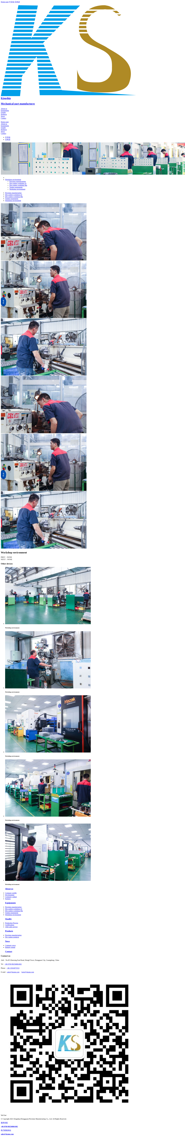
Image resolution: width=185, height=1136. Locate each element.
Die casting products (12, 937)
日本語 (17, 2)
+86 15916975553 (13, 968)
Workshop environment (17, 189)
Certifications (9, 925)
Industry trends (10, 947)
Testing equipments (15, 187)
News (3, 116)
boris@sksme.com (28, 972)
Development (9, 895)
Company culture (11, 897)
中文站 (11, 2)
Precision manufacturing (17, 181)
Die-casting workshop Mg (18, 185)
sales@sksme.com (13, 972)
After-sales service (11, 927)
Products (4, 114)
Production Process (11, 923)
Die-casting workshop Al (17, 183)
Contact (3, 118)
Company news (10, 945)
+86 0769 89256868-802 (13, 964)
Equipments (5, 110)
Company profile (11, 893)
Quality (3, 112)
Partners (8, 899)
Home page (5, 2)
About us (4, 109)
